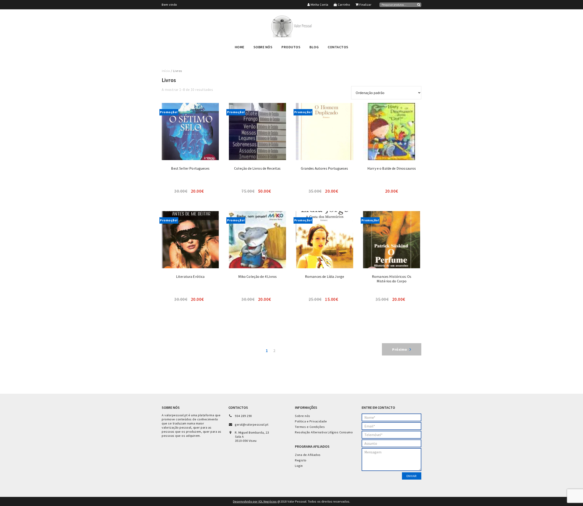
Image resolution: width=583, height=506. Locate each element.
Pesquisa (418, 4)
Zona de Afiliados (308, 455)
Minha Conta (319, 5)
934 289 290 (243, 416)
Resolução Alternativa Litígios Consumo (324, 432)
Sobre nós (302, 416)
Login (299, 466)
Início (166, 71)
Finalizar (364, 5)
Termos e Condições (310, 427)
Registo (301, 460)
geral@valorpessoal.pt (251, 424)
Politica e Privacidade (311, 421)
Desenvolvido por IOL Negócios (255, 501)
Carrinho (343, 5)
